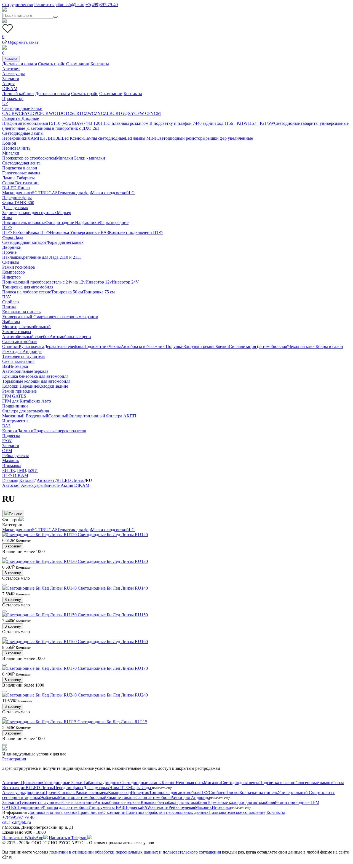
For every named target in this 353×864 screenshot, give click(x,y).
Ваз (5, 366)
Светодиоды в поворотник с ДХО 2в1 (63, 128)
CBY (23, 113)
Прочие (9, 252)
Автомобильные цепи (70, 336)
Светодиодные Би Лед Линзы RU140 (113, 588)
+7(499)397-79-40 (101, 4)
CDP (32, 113)
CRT (77, 113)
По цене (15, 514)
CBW (14, 113)
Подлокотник (96, 346)
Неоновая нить (16, 148)
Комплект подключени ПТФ (136, 232)
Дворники (12, 247)
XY (131, 113)
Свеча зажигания (18, 361)
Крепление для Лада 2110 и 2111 (50, 257)
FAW (7, 440)
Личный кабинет (18, 93)
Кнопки (9, 430)
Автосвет (11, 68)
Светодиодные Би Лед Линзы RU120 (113, 534)
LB (110, 113)
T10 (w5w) (63, 123)
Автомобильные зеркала (25, 371)
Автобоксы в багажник (143, 346)
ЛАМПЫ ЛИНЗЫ (45, 138)
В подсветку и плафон (171, 123)
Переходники (15, 138)
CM (157, 113)
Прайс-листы (89, 812)
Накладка (11, 257)
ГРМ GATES (14, 396)
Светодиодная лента (21, 163)
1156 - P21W (236, 123)
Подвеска (11, 435)
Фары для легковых (65, 242)
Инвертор (11, 277)
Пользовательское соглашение (236, 812)
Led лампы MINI (140, 138)
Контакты (99, 63)
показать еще (162, 788)
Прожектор (12, 98)
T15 (104, 123)
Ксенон (9, 143)
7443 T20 (91, 123)
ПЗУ (6, 297)
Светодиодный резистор (179, 138)
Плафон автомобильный (25, 123)
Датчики (25, 430)
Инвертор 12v (98, 282)
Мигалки (10, 153)
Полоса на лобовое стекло (26, 292)
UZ (5, 103)
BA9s (78, 123)
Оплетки (10, 346)
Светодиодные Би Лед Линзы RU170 (113, 668)
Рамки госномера (18, 267)
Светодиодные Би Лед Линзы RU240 (113, 695)
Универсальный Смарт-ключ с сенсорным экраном (50, 316)
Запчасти (10, 78)
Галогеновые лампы (21, 173)
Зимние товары (16, 331)
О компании (77, 63)
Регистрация (14, 759)
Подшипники (15, 406)
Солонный (58, 416)
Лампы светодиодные (104, 138)
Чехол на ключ (301, 346)
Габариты (26, 177)
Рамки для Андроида (22, 351)
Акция (8, 83)
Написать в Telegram (68, 837)
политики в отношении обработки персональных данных (103, 852)
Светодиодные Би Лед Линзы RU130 (113, 561)
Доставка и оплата (19, 63)
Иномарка (60, 232)
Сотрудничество (17, 4)
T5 (50, 123)
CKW (47, 113)
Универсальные (85, 232)
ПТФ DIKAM (15, 475)
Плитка (9, 306)
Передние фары (17, 197)
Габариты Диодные (20, 118)
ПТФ (7, 227)
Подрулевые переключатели (59, 430)
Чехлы (115, 346)
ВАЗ (105, 232)
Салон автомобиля (19, 341)
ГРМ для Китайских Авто (26, 401)
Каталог (11, 58)
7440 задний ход (208, 123)
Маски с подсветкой (110, 192)
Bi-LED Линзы (16, 187)
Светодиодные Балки (22, 108)
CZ (104, 113)
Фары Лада (12, 237)
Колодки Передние (20, 386)
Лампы (9, 177)
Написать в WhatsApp (22, 837)
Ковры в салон (329, 346)
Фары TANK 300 (18, 202)
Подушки (175, 346)
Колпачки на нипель (21, 311)
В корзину (12, 546)
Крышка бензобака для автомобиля (35, 376)
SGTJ (37, 192)
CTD (57, 113)
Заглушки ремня (199, 346)
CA (5, 113)
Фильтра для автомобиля (25, 411)
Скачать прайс (51, 63)
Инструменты (15, 420)
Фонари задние (60, 222)
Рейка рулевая (15, 455)
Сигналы (10, 262)
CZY (96, 113)
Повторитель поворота (23, 222)
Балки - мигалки (89, 158)
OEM (7, 450)
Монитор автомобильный (26, 326)
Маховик (10, 460)
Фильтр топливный (87, 416)
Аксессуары (13, 73)
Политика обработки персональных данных (166, 812)
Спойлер (10, 301)
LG (132, 192)
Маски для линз (17, 192)
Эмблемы (11, 321)
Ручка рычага (31, 346)
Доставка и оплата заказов (52, 812)
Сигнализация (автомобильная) (258, 346)
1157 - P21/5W (261, 123)
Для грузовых (15, 207)
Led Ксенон (73, 138)
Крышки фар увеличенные (227, 138)
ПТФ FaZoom (15, 232)
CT (65, 113)
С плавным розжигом (128, 123)
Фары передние (114, 222)
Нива (7, 217)
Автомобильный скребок (26, 336)
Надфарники (87, 222)
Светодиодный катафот (24, 242)
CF (39, 113)
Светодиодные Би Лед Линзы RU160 (113, 641)
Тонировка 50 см (67, 292)
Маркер (64, 212)
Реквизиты (44, 4)
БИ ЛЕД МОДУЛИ (20, 470)
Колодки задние (53, 386)
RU (45, 192)
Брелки (222, 346)
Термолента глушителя (23, 356)
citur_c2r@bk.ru (70, 4)
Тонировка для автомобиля (27, 287)
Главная (9, 480)
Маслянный (14, 416)
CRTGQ (120, 113)
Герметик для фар (74, 192)
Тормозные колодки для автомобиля (36, 381)
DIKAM (9, 88)
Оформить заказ (23, 42)
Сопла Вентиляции (20, 182)
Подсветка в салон (19, 168)
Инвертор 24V (125, 282)
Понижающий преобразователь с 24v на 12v (43, 282)
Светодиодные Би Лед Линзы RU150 (113, 614)
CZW (87, 113)
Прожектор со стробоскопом (29, 158)
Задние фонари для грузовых (29, 212)
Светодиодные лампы (23, 133)
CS (70, 113)
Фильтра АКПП (121, 416)
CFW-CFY (144, 113)
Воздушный (37, 416)
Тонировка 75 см (99, 292)
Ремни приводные (19, 391)
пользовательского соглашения (192, 852)
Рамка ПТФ (39, 232)
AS (55, 192)
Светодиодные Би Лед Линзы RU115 (112, 721)
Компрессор (13, 272)
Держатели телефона (63, 346)
